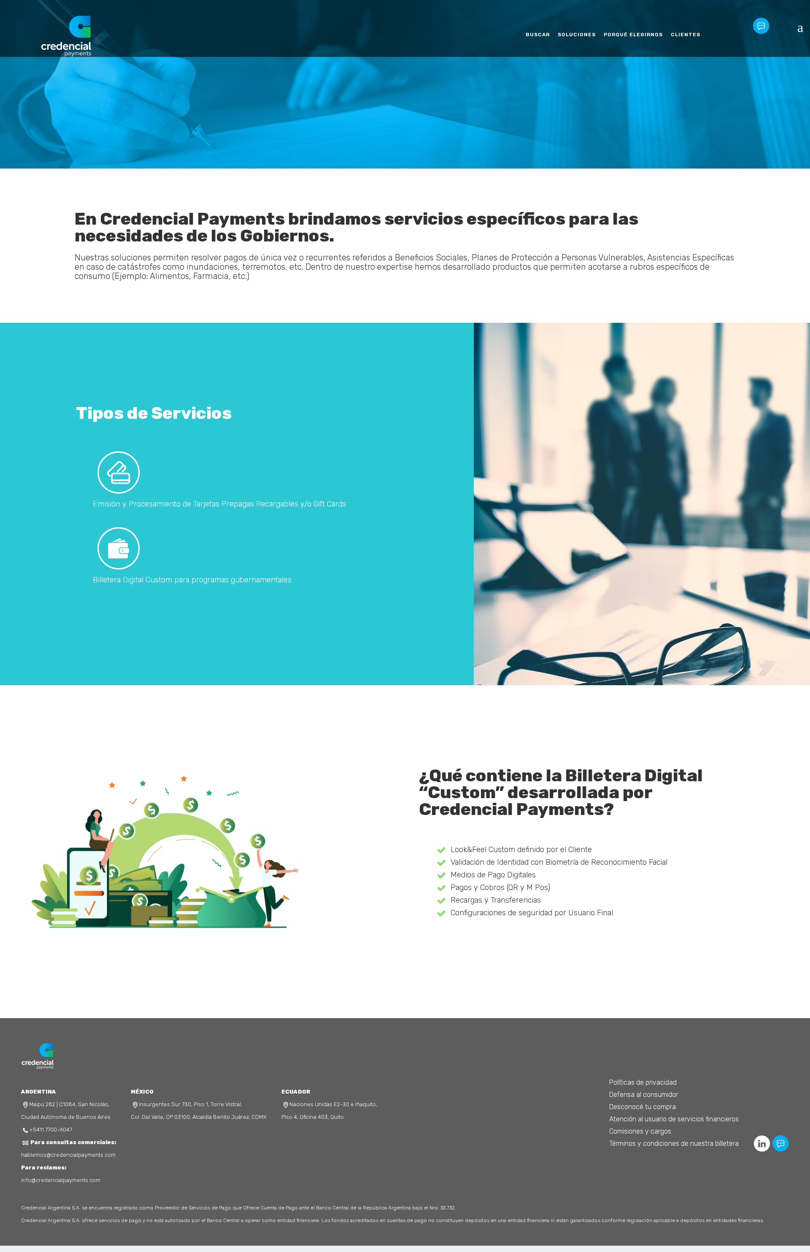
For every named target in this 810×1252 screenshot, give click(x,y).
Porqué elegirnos (631, 35)
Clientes (685, 35)
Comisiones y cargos (640, 1131)
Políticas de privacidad (643, 1082)
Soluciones (572, 35)
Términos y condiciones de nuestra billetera (674, 1143)
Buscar (531, 35)
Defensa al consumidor (643, 1095)
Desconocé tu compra (642, 1107)
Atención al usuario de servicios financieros (674, 1119)
